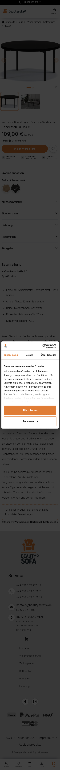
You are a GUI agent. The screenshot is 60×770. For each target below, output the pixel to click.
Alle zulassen (30, 410)
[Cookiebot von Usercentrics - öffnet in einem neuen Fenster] (42, 346)
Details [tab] (29, 354)
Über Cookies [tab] (48, 354)
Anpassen (28, 421)
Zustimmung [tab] (11, 354)
